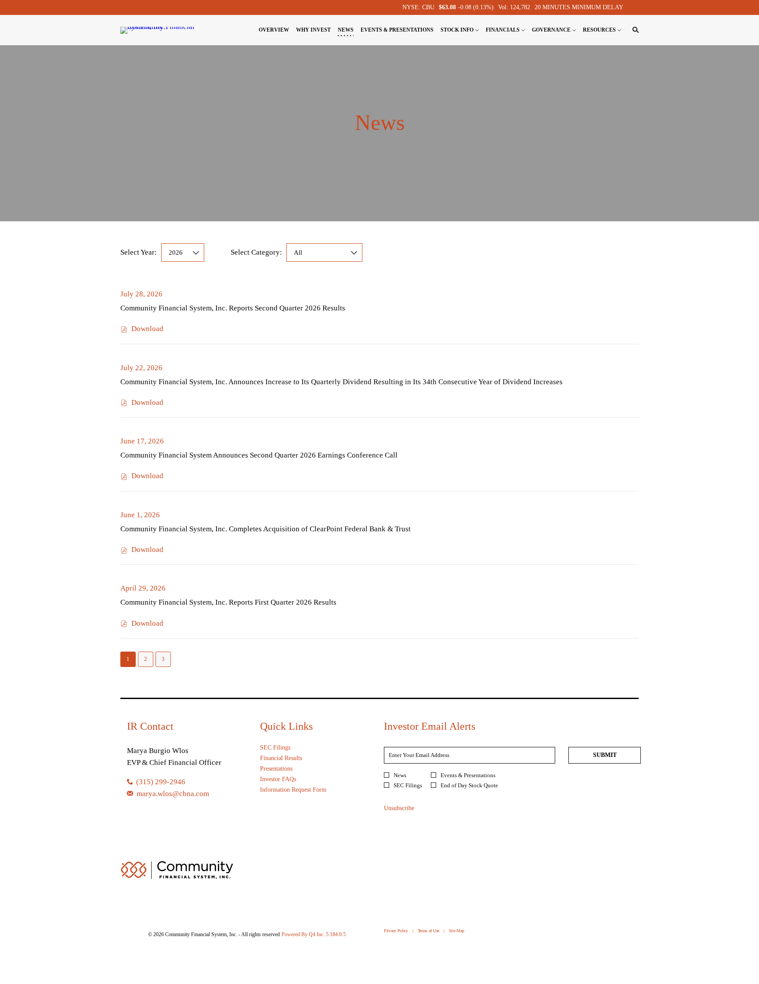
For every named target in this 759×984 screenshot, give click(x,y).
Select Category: (256, 252)
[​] (132, 793)
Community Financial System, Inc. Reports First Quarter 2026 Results (228, 602)
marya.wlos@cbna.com (173, 793)
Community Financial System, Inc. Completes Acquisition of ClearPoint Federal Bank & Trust (265, 529)
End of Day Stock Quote (469, 785)
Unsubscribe (399, 808)
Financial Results (291, 758)
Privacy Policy (396, 931)
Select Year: (138, 252)
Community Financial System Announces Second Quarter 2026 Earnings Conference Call (259, 455)
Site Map (456, 931)
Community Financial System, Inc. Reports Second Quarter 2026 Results (232, 308)
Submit (605, 755)
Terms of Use (428, 931)
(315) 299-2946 (160, 782)
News (400, 775)
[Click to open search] (633, 30)
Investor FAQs (287, 779)
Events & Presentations (468, 775)
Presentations (286, 769)
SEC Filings (285, 748)
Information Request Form (303, 790)
